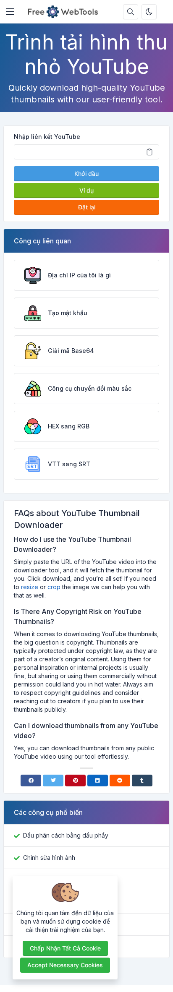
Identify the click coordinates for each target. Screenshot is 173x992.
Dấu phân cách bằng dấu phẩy (65, 835)
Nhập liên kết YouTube (47, 136)
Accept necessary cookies (65, 965)
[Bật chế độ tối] (149, 11)
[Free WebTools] (65, 12)
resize (29, 586)
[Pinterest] (75, 780)
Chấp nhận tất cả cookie (65, 948)
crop (53, 586)
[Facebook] (31, 780)
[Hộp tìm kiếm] (130, 11)
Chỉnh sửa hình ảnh (49, 857)
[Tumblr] (142, 780)
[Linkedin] (97, 780)
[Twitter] (53, 780)
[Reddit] (120, 780)
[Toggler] (10, 11)
